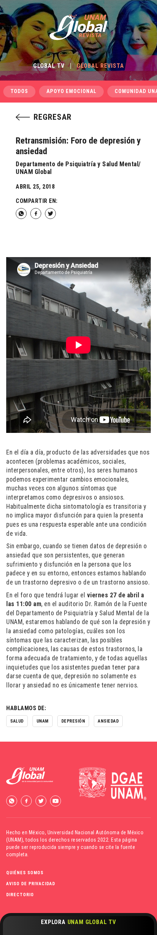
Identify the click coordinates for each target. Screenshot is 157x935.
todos (19, 91)
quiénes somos (24, 872)
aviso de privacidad (30, 883)
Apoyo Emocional (71, 91)
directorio (20, 894)
